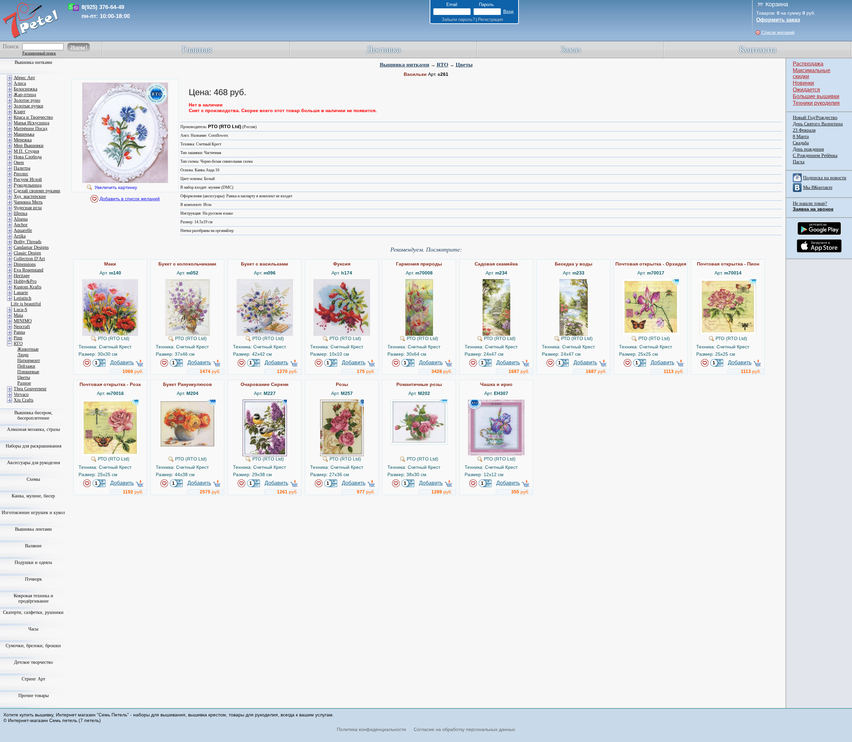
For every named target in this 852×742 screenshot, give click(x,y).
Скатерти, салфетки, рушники (33, 612)
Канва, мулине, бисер (33, 495)
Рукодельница (28, 185)
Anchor (21, 224)
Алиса (20, 83)
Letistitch (22, 298)
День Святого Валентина (818, 123)
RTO (442, 65)
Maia (18, 315)
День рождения (808, 149)
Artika (20, 236)
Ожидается (806, 90)
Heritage (22, 275)
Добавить (122, 362)
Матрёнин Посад (30, 128)
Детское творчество (33, 662)
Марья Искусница (31, 122)
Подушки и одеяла (33, 562)
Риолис (21, 173)
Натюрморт (28, 360)
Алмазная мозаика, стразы (33, 429)
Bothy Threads (27, 241)
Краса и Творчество (33, 117)
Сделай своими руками (37, 190)
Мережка (23, 139)
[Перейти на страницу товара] (110, 281)
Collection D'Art (29, 258)
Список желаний (777, 32)
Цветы (464, 65)
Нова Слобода (28, 156)
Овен (19, 162)
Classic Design (27, 253)
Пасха (798, 161)
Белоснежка (25, 89)
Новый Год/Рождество (815, 117)
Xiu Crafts (23, 400)
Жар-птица (25, 94)
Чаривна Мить (28, 202)
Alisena (21, 219)
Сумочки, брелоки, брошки (33, 645)
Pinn (18, 337)
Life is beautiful (26, 303)
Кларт (19, 111)
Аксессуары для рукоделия (33, 462)
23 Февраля (804, 130)
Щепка (20, 213)
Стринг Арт (33, 678)
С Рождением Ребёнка (815, 155)
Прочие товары (33, 695)
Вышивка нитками (404, 65)
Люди (23, 354)
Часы (33, 629)
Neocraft (22, 326)
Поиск (11, 46)
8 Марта (801, 136)
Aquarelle (23, 230)
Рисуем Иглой (28, 179)
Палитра (22, 168)
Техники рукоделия (816, 103)
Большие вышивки (816, 96)
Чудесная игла (28, 207)
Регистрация (490, 19)
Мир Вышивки (29, 145)
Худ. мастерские (30, 196)
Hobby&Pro (25, 281)
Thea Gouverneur (30, 388)
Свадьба (801, 142)
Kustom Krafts (27, 286)
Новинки (803, 83)
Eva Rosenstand (28, 270)
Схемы (33, 479)
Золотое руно (27, 100)
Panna (19, 332)
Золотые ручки (28, 105)
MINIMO (23, 320)
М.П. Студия (26, 151)
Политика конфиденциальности (371, 729)
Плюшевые (28, 371)
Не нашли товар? (810, 203)
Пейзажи (26, 366)
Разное (24, 383)
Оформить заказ (778, 20)
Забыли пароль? (458, 19)
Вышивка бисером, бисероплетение (33, 415)
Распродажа (808, 64)
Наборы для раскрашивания (33, 446)
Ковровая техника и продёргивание (33, 598)
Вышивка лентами (33, 529)
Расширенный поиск (39, 53)
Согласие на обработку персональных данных (464, 729)
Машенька (24, 134)
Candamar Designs (31, 247)
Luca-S (20, 309)
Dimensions (25, 264)
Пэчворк (33, 579)
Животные (28, 349)
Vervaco (21, 394)
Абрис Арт (24, 77)
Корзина (776, 4)
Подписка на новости (824, 177)
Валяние (33, 545)
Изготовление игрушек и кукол (33, 512)
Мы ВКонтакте (817, 187)
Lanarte (21, 292)
